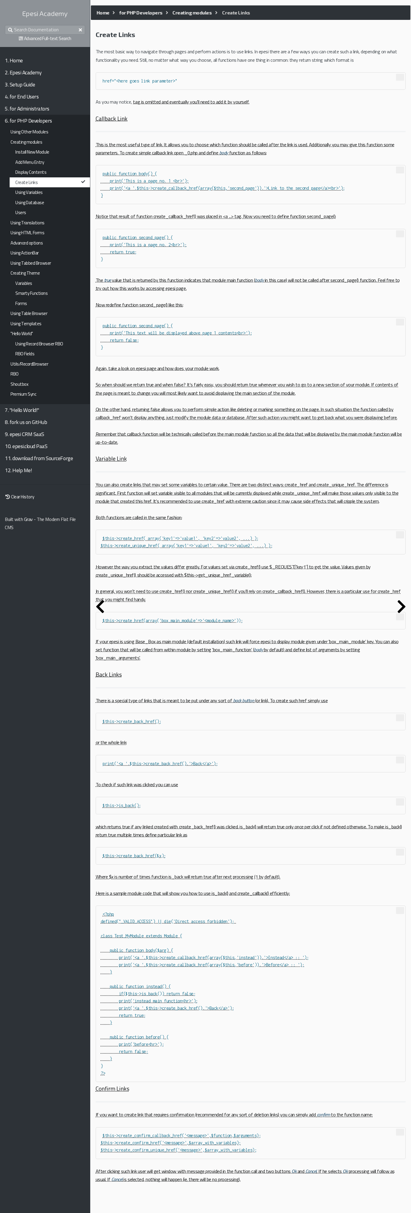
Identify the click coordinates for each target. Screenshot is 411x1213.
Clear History (22, 496)
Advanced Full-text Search (47, 38)
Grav (28, 519)
